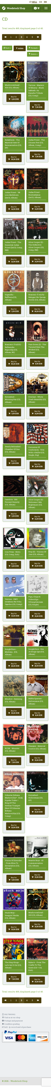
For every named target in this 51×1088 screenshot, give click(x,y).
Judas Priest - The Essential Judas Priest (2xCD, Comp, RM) (13, 246)
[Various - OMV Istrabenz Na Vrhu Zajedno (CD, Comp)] (13, 585)
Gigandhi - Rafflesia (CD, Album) (11, 297)
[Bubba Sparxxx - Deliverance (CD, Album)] (37, 685)
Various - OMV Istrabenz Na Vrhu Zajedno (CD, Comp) (13, 602)
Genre (33, 54)
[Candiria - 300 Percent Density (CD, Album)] (13, 486)
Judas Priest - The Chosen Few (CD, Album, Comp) (36, 142)
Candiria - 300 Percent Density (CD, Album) (12, 502)
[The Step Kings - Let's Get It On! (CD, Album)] (13, 949)
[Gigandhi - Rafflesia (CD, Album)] (13, 281)
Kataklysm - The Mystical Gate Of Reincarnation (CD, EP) (13, 144)
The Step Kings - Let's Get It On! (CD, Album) (13, 965)
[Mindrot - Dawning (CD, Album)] (13, 685)
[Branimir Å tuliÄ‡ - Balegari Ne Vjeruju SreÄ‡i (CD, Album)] (37, 281)
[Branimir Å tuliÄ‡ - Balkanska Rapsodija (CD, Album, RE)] (13, 331)
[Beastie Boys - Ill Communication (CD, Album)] (37, 847)
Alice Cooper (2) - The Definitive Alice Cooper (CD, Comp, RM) (36, 246)
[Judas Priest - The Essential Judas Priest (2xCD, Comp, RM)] (13, 228)
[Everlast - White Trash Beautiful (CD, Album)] (37, 383)
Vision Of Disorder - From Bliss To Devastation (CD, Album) (13, 864)
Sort (7, 48)
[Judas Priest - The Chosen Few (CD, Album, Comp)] (37, 126)
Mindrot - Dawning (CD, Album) (13, 700)
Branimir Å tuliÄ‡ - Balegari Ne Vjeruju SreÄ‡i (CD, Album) (37, 297)
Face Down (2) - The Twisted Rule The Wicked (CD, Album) (37, 348)
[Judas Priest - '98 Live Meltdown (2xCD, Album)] (13, 178)
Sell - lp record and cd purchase (17, 1027)
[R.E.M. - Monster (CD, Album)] (13, 734)
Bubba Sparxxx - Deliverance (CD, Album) (35, 701)
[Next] (38, 37)
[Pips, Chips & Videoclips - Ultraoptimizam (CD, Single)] (37, 584)
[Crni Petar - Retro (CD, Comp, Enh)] (13, 538)
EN (45, 2)
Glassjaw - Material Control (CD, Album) (37, 747)
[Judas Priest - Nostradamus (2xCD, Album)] (37, 178)
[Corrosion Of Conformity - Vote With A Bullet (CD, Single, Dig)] (37, 433)
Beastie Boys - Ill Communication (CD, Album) (35, 863)
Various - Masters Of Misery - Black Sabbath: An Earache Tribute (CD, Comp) (36, 90)
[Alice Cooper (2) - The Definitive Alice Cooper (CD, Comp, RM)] (37, 228)
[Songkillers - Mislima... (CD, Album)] (13, 635)
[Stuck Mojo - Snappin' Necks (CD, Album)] (13, 899)
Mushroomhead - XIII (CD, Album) (13, 86)
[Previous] (5, 37)
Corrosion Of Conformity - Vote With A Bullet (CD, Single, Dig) (36, 451)
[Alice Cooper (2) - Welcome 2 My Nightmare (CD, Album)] (37, 486)
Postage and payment (13, 1020)
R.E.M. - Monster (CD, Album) (12, 749)
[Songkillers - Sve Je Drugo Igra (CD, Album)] (37, 635)
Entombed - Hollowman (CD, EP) (35, 798)
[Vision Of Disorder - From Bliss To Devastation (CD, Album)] (13, 847)
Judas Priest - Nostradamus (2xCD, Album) (34, 195)
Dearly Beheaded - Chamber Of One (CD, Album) (13, 449)
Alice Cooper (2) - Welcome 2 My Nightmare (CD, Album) (36, 503)
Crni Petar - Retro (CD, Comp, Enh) (12, 553)
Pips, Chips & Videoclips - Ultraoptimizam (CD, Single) (35, 600)
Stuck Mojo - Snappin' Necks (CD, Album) (12, 915)
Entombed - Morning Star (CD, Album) (13, 399)
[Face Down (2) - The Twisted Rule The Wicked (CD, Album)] (37, 330)
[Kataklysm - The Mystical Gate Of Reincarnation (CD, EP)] (13, 126)
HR (40, 2)
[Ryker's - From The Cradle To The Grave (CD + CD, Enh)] (37, 949)
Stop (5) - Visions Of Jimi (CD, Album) (37, 553)
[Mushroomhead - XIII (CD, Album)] (13, 71)
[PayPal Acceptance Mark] (25, 1036)
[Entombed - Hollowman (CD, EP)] (37, 781)
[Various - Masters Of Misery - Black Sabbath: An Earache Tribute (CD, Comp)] (37, 71)
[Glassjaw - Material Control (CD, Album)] (37, 733)
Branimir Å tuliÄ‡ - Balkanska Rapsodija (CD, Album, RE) (13, 348)
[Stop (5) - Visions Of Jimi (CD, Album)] (37, 538)
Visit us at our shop (12, 1017)
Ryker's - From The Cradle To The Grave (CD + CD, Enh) (36, 966)
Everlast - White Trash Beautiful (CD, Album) (37, 399)
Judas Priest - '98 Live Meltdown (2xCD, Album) (12, 195)
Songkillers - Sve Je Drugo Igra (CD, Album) (36, 652)
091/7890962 (9, 1014)
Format (33, 48)
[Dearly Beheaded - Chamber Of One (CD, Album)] (13, 433)
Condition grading (12, 1024)
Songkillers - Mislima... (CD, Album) (11, 652)
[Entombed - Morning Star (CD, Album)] (13, 383)
